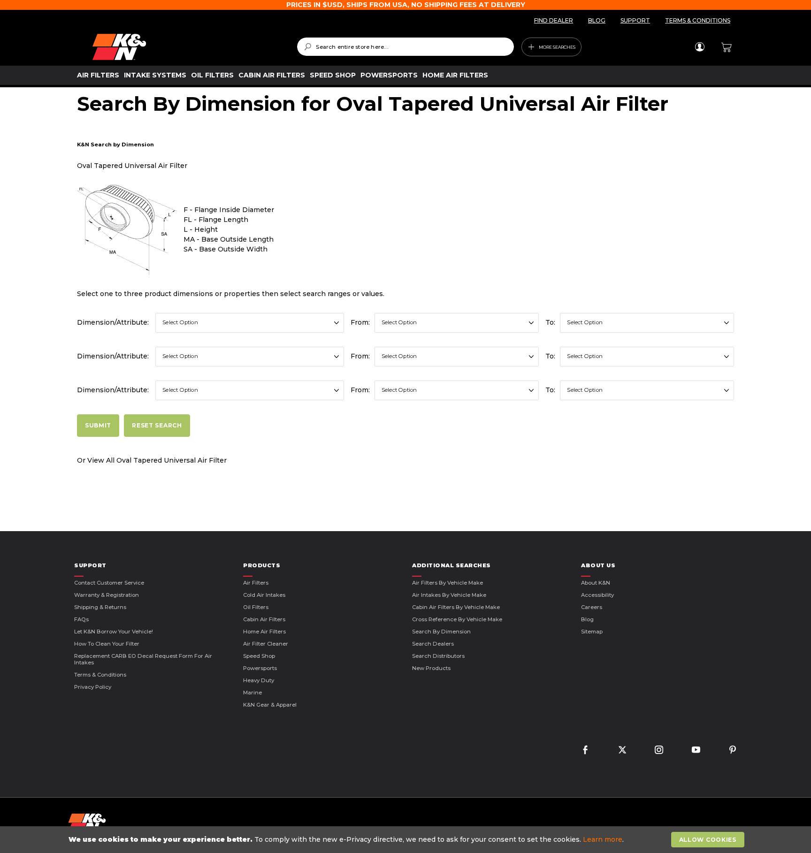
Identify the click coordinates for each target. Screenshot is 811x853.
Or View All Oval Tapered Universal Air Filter (152, 460)
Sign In (699, 46)
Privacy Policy (92, 687)
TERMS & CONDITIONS (697, 20)
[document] (406, 839)
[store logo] (188, 47)
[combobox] (405, 46)
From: (360, 322)
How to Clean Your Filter (106, 643)
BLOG (596, 20)
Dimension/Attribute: (113, 322)
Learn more (602, 839)
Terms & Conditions (100, 674)
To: (550, 322)
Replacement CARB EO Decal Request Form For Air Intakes (143, 659)
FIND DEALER (553, 20)
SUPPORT (635, 20)
